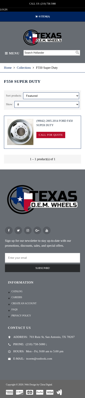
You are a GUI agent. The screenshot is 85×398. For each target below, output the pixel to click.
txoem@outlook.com (39, 358)
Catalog (17, 291)
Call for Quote (51, 134)
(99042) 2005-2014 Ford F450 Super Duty (54, 123)
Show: (9, 104)
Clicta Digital (46, 384)
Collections (24, 67)
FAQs (14, 309)
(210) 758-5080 (35, 344)
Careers (16, 297)
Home (8, 67)
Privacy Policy (21, 315)
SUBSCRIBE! (42, 268)
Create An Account (23, 303)
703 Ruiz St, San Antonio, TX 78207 (52, 336)
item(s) (44, 16)
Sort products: (14, 95)
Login (4, 9)
